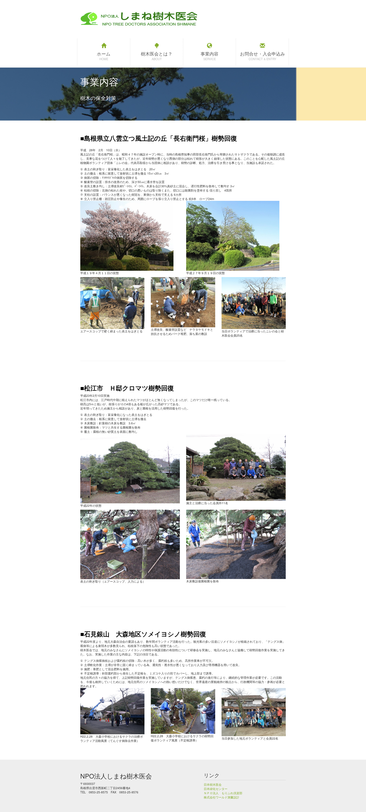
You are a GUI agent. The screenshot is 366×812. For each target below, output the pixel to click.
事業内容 (209, 53)
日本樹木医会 (213, 784)
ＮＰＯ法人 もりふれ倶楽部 (223, 793)
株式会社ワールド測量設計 (221, 797)
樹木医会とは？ (156, 53)
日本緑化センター (215, 789)
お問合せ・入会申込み (262, 53)
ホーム (104, 53)
